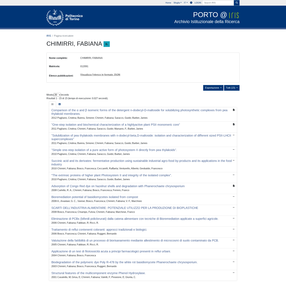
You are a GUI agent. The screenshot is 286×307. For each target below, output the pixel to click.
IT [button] (185, 2)
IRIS (48, 36)
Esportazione (212, 88)
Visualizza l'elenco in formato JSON (100, 74)
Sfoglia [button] (177, 2)
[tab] (52, 104)
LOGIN (198, 2)
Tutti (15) (231, 88)
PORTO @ (207, 17)
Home (168, 2)
